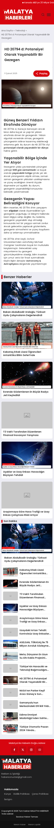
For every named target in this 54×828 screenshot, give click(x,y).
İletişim (8, 799)
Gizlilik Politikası (21, 793)
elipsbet (13, 210)
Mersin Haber (20, 824)
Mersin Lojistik (34, 824)
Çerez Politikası (40, 793)
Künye (7, 793)
